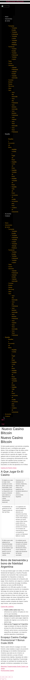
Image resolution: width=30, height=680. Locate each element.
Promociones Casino (7, 670)
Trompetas (11, 26)
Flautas (10, 84)
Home (6, 223)
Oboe (9, 88)
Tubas (10, 61)
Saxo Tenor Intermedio (14, 123)
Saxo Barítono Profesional (15, 113)
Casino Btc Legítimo (7, 606)
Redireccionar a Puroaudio (15, 1)
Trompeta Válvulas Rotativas (14, 42)
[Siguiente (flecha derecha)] (4, 679)
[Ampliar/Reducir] (1, 677)
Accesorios (8, 414)
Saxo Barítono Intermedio (14, 107)
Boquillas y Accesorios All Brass (11, 143)
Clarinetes (11, 65)
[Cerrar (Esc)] (11, 677)
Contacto (7, 216)
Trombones (11, 46)
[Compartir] (7, 677)
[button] (7, 218)
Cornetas (10, 80)
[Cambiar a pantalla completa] (4, 677)
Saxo (9, 90)
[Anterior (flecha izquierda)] (1, 679)
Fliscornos (11, 86)
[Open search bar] (4, 418)
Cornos (10, 63)
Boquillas (7, 134)
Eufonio (10, 82)
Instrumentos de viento (8, 20)
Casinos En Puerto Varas (8, 468)
